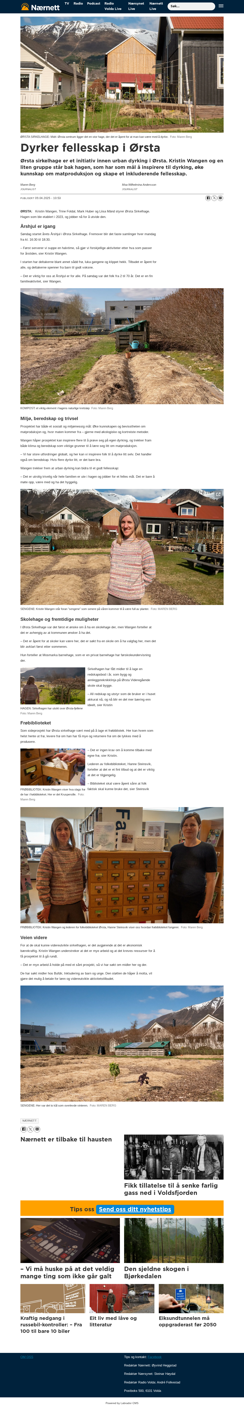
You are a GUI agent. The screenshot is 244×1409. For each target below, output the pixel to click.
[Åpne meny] (221, 6)
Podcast (93, 3)
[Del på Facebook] (208, 198)
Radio (78, 3)
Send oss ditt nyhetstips (135, 1209)
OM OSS (26, 1357)
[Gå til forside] (40, 6)
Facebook (155, 1357)
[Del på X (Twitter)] (214, 198)
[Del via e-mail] (220, 198)
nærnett (29, 1120)
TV (67, 3)
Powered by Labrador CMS (122, 1403)
